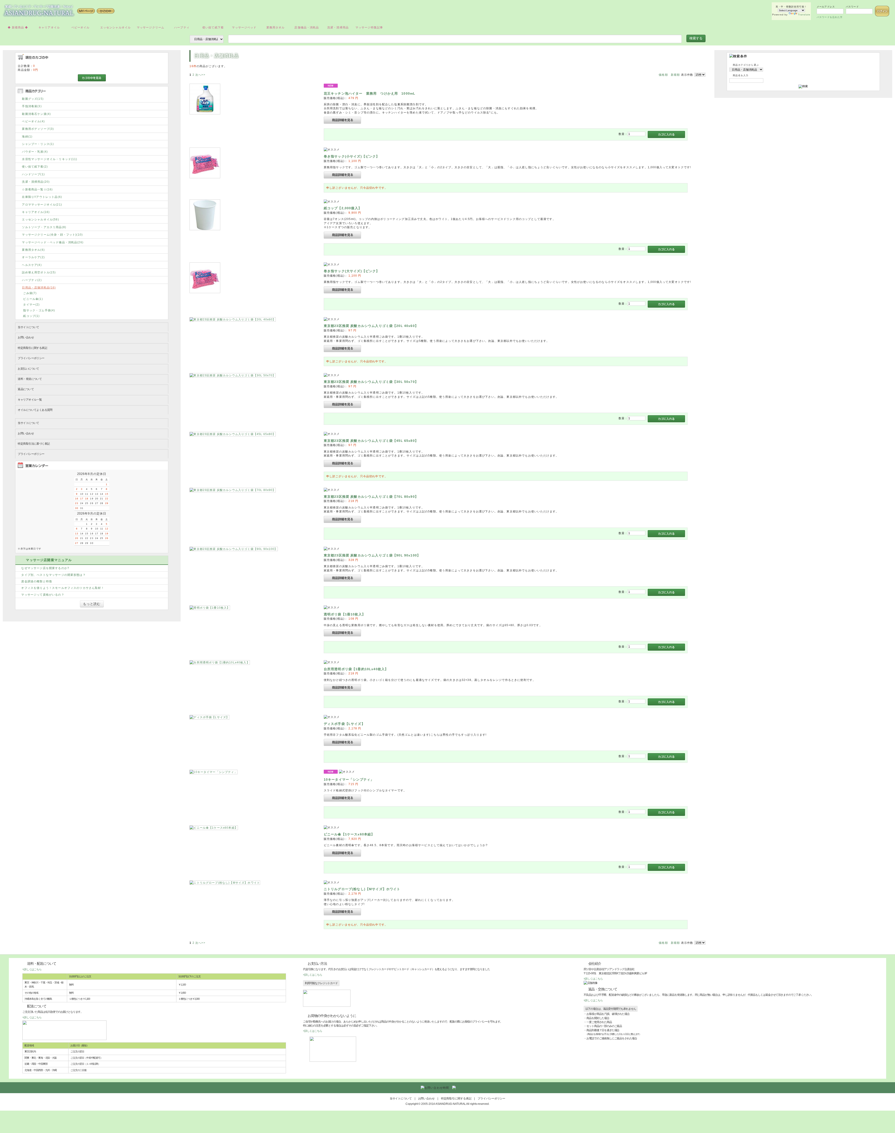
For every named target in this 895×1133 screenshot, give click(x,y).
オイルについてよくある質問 (35, 409)
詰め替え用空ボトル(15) (39, 272)
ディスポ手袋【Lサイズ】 (344, 724)
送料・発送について (30, 378)
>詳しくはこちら (31, 969)
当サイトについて (28, 327)
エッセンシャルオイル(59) (40, 219)
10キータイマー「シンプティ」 (349, 779)
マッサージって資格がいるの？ (42, 594)
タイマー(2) (31, 304)
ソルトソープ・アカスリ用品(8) (44, 227)
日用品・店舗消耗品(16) (39, 287)
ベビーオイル (80, 27)
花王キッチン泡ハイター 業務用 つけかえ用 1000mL (369, 93)
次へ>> (200, 74)
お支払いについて (28, 368)
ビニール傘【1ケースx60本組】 (349, 834)
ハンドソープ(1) (33, 174)
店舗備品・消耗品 (306, 27)
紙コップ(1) (31, 315)
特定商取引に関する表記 (32, 347)
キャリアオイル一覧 (30, 399)
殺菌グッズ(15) (32, 98)
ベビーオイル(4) (33, 121)
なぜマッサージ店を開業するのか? (45, 568)
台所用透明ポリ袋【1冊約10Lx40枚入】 (356, 669)
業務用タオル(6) (33, 249)
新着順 (675, 74)
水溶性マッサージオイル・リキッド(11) (49, 159)
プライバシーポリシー (31, 358)
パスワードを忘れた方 (830, 17)
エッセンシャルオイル (115, 27)
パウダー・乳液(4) (35, 151)
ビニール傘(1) (33, 298)
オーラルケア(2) (33, 257)
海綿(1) (27, 136)
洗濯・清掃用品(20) (36, 181)
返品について (26, 389)
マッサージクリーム (150, 27)
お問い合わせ (26, 337)
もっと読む (92, 604)
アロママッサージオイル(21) (42, 204)
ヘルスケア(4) (31, 264)
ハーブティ (181, 27)
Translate (804, 14)
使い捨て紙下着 (213, 27)
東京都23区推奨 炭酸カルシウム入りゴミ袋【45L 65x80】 (371, 441)
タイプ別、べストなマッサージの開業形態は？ (53, 574)
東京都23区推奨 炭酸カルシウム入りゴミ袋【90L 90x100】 (372, 555)
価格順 (663, 74)
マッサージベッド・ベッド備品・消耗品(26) (52, 242)
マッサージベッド (244, 27)
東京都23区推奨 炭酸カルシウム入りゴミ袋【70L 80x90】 (371, 496)
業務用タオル (275, 27)
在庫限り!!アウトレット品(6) (42, 196)
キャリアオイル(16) (36, 211)
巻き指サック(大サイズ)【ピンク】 (352, 271)
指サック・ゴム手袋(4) (39, 310)
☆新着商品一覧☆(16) (37, 189)
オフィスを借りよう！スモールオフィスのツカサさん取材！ (62, 587)
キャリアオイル (49, 27)
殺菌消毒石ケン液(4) (36, 113)
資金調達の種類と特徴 (36, 581)
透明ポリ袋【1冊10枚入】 (344, 614)
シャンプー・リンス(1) (38, 143)
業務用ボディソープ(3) (38, 128)
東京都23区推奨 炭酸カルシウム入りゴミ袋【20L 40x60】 (371, 326)
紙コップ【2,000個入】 (343, 208)
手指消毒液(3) (31, 106)
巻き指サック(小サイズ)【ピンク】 (352, 156)
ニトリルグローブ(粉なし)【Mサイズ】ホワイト (362, 889)
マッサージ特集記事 (369, 27)
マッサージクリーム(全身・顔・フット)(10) (52, 234)
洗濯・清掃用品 (338, 27)
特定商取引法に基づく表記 (34, 443)
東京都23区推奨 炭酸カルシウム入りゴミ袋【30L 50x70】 (371, 382)
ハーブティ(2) (31, 280)
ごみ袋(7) (30, 293)
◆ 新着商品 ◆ (18, 27)
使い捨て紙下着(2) (35, 166)
